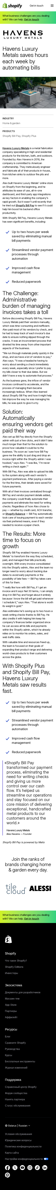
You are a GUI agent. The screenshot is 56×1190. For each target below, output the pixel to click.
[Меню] (52, 5)
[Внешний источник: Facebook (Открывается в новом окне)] (7, 1167)
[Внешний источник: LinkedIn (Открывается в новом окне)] (44, 1167)
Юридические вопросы (18, 1140)
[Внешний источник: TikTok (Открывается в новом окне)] (37, 1167)
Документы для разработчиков (22, 992)
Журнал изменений (16, 1067)
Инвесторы (11, 973)
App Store (10, 1004)
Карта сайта (12, 1152)
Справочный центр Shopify (21, 1086)
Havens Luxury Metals (15, 148)
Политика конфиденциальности (23, 1146)
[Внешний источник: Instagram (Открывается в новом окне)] (29, 1167)
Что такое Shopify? (16, 960)
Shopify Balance (15, 513)
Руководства (12, 1049)
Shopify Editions (14, 966)
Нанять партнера (15, 1099)
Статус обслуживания (17, 1105)
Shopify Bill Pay (25, 205)
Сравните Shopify (15, 1042)
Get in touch (36, 5)
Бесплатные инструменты (20, 1061)
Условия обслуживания (18, 1134)
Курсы (8, 1055)
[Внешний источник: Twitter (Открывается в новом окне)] (14, 1167)
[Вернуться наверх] (8, 939)
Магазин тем (12, 998)
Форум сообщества (16, 1093)
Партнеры (11, 1011)
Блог (7, 1036)
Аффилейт (11, 1017)
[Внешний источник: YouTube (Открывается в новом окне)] (22, 1167)
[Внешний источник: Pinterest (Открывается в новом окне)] (7, 1175)
